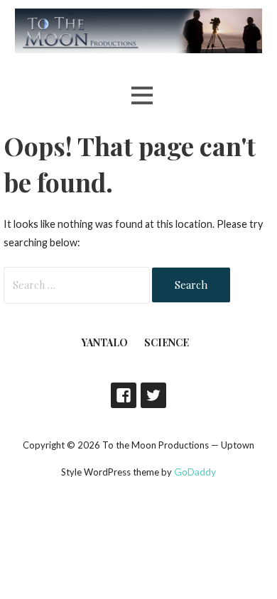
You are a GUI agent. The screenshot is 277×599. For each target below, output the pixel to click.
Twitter (153, 395)
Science (166, 342)
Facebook (123, 395)
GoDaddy (195, 472)
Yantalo (105, 342)
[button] (142, 95)
